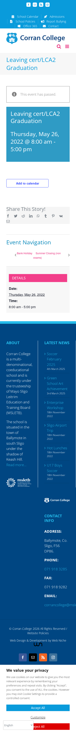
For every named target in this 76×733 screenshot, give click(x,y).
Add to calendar (27, 183)
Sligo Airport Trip (57, 428)
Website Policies (38, 633)
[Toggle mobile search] (59, 46)
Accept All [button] (38, 708)
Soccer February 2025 (54, 359)
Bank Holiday (24, 253)
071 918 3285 (55, 569)
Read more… (16, 464)
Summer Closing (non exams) (47, 255)
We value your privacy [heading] (27, 670)
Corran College (22, 629)
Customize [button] (38, 717)
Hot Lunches (57, 447)
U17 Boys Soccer (54, 468)
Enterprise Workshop (55, 405)
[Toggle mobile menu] (67, 46)
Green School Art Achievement (57, 383)
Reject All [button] (38, 726)
